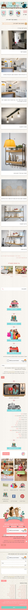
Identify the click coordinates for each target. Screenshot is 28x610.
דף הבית (24, 19)
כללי (19, 19)
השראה (25, 414)
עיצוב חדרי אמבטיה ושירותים (19, 430)
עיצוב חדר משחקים (22, 425)
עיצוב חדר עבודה (23, 428)
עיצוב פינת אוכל (23, 437)
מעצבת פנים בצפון (22, 592)
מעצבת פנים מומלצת (22, 589)
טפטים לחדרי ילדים (22, 595)
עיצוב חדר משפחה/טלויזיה (20, 426)
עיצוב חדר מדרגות (22, 423)
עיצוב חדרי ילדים (22, 432)
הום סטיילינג (23, 590)
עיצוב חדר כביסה (22, 421)
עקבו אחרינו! (6, 453)
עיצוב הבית (23, 585)
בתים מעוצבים (12, 596)
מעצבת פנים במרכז (11, 595)
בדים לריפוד (12, 585)
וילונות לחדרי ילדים (22, 593)
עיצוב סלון (24, 436)
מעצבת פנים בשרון (22, 596)
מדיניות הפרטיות (11, 371)
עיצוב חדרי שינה (22, 586)
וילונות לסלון (12, 589)
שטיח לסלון (12, 598)
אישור (14, 607)
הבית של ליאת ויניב (21, 257)
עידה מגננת (24, 419)
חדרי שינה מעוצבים (22, 415)
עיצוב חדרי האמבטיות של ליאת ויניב (11, 256)
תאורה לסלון (23, 598)
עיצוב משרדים (12, 592)
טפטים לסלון (12, 588)
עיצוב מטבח (24, 434)
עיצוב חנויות (12, 590)
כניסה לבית (24, 417)
